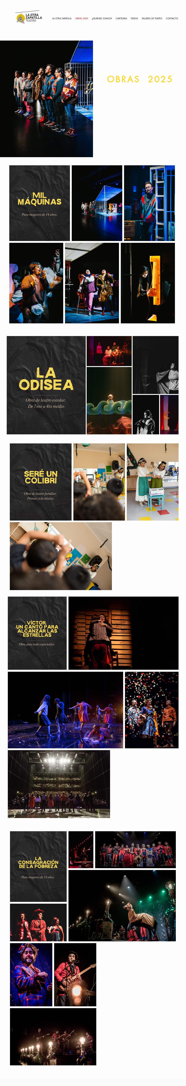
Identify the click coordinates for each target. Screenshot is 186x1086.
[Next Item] (172, 385)
